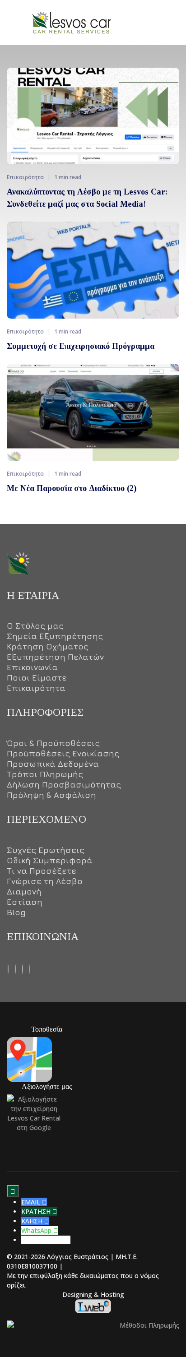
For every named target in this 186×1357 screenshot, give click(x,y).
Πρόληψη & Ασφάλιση (51, 795)
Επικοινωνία (32, 667)
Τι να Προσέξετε (41, 871)
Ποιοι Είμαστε (37, 678)
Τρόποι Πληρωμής (45, 774)
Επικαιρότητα (36, 688)
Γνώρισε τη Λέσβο (45, 881)
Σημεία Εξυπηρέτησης (55, 636)
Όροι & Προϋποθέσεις (53, 743)
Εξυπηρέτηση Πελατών (55, 657)
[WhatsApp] (29, 968)
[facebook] (8, 968)
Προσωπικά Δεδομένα (53, 764)
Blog (16, 912)
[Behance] (15, 968)
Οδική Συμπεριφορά (50, 861)
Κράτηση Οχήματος (47, 647)
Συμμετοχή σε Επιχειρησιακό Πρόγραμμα (80, 346)
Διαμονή (24, 892)
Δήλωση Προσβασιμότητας (64, 785)
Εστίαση (24, 902)
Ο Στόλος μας (35, 626)
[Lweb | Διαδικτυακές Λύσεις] (93, 1305)
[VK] (22, 968)
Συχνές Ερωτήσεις (45, 850)
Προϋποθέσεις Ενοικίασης (63, 754)
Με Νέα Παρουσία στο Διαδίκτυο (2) (71, 488)
